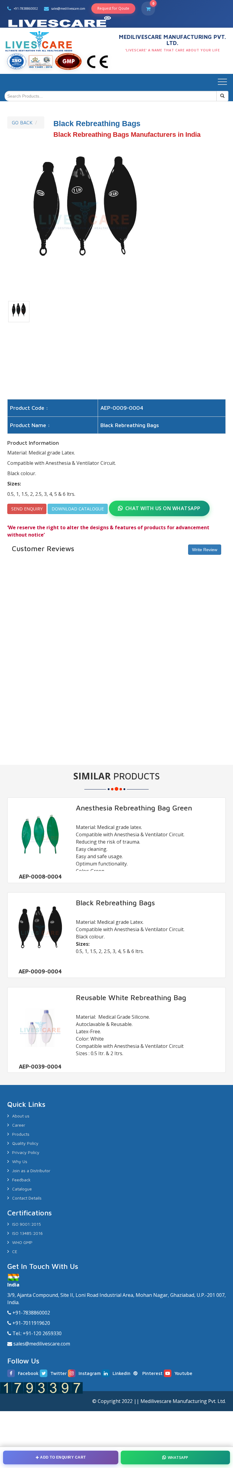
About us (20, 1115)
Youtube (183, 1373)
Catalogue (22, 1188)
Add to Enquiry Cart (63, 1457)
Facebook (28, 1373)
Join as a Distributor (31, 1170)
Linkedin (121, 1373)
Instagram (90, 1373)
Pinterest (152, 1373)
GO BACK (22, 122)
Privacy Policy (25, 1152)
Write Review (204, 549)
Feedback (21, 1179)
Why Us (19, 1161)
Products (20, 1134)
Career (18, 1125)
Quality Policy (25, 1143)
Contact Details (27, 1197)
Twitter (58, 1373)
